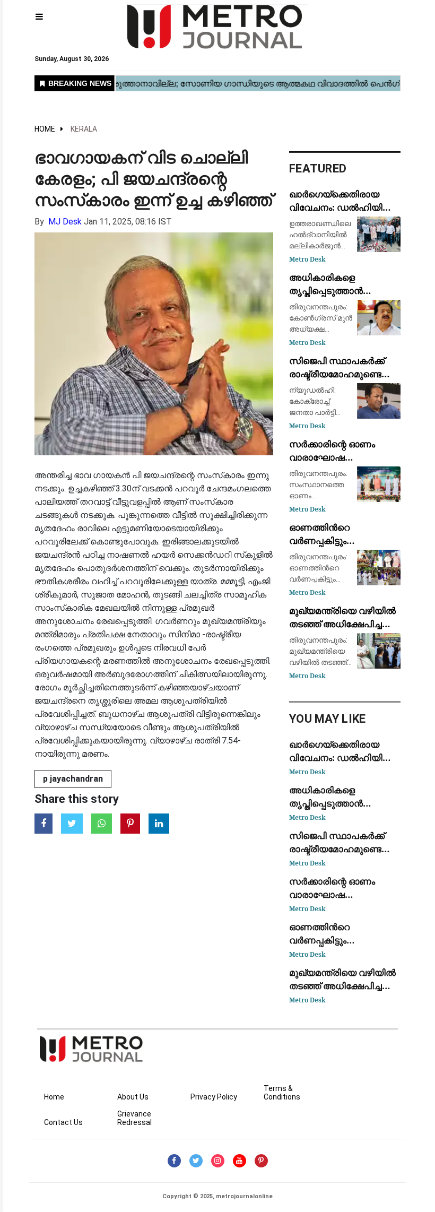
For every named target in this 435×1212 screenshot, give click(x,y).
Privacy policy (213, 1097)
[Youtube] (239, 1160)
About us (133, 1097)
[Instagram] (217, 1160)
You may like (327, 718)
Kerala (84, 129)
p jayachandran (73, 779)
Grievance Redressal (134, 1118)
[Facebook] (174, 1160)
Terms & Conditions (282, 1092)
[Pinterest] (261, 1160)
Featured (317, 168)
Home (44, 129)
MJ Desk (65, 222)
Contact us (63, 1122)
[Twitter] (196, 1160)
